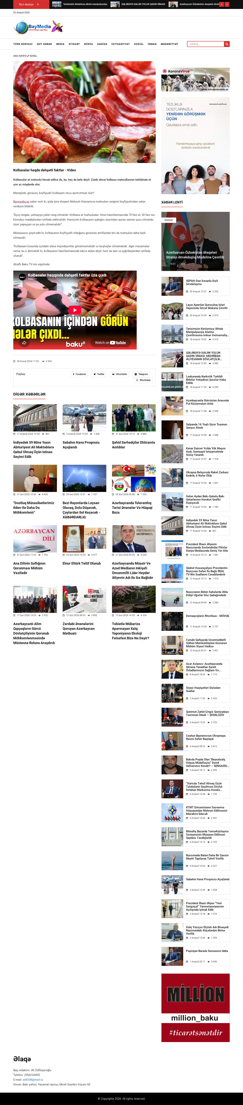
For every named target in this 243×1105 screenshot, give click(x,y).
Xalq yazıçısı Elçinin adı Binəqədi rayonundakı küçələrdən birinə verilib (207, 930)
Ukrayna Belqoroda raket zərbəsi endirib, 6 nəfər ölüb (207, 474)
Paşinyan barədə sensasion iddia (207, 951)
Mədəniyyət (169, 44)
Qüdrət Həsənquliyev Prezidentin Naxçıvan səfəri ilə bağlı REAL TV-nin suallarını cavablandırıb (206, 571)
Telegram (143, 374)
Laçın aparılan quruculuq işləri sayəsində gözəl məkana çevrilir (207, 306)
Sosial (139, 44)
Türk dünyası (23, 44)
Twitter (100, 374)
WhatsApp (145, 380)
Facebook (80, 374)
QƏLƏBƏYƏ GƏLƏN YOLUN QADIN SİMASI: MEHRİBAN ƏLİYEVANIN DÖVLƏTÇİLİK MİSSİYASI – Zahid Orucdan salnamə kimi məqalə (203, 356)
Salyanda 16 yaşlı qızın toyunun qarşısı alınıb (206, 426)
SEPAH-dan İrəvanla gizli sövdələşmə (202, 282)
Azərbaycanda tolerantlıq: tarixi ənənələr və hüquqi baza (132, 507)
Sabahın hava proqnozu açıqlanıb (207, 879)
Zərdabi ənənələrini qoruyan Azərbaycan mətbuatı (79, 628)
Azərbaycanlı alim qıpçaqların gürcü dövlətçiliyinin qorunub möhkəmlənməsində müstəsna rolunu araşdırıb (34, 633)
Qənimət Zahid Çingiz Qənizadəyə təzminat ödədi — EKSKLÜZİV (207, 713)
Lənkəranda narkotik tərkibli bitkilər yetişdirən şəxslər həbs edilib (206, 380)
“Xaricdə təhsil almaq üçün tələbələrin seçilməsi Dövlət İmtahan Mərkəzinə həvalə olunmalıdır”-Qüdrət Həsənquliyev (207, 787)
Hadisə (102, 44)
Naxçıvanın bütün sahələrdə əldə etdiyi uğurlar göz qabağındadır (207, 593)
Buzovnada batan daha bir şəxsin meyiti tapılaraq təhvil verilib (207, 857)
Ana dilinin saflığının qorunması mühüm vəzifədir (29, 568)
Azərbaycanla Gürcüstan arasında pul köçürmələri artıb (207, 402)
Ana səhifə (20, 56)
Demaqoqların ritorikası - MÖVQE (207, 616)
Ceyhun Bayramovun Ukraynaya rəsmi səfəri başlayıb (206, 737)
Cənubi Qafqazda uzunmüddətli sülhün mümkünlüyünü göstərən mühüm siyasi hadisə (206, 643)
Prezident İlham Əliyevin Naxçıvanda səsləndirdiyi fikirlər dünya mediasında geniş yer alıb (207, 547)
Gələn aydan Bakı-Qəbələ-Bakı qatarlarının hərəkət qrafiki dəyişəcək (205, 499)
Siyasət (74, 44)
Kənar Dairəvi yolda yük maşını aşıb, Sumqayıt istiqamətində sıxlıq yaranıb (206, 452)
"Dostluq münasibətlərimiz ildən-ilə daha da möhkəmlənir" (33, 507)
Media (60, 44)
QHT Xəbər (44, 44)
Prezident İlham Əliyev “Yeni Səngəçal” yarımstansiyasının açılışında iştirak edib (205, 906)
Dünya (88, 44)
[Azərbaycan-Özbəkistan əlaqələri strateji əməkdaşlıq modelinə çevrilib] (173, 4)
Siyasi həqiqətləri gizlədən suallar (203, 689)
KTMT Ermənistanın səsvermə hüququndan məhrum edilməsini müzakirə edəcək (206, 811)
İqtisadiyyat (120, 44)
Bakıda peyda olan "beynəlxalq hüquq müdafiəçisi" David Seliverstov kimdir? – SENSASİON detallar (207, 763)
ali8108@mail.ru (33, 1079)
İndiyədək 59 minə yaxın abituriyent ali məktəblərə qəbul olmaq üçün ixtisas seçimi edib (206, 523)
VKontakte (121, 374)
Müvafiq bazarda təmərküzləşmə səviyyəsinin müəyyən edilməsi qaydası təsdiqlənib (207, 835)
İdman (152, 44)
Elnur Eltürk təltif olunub (82, 563)
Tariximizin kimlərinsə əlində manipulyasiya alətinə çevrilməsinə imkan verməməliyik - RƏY (207, 332)
